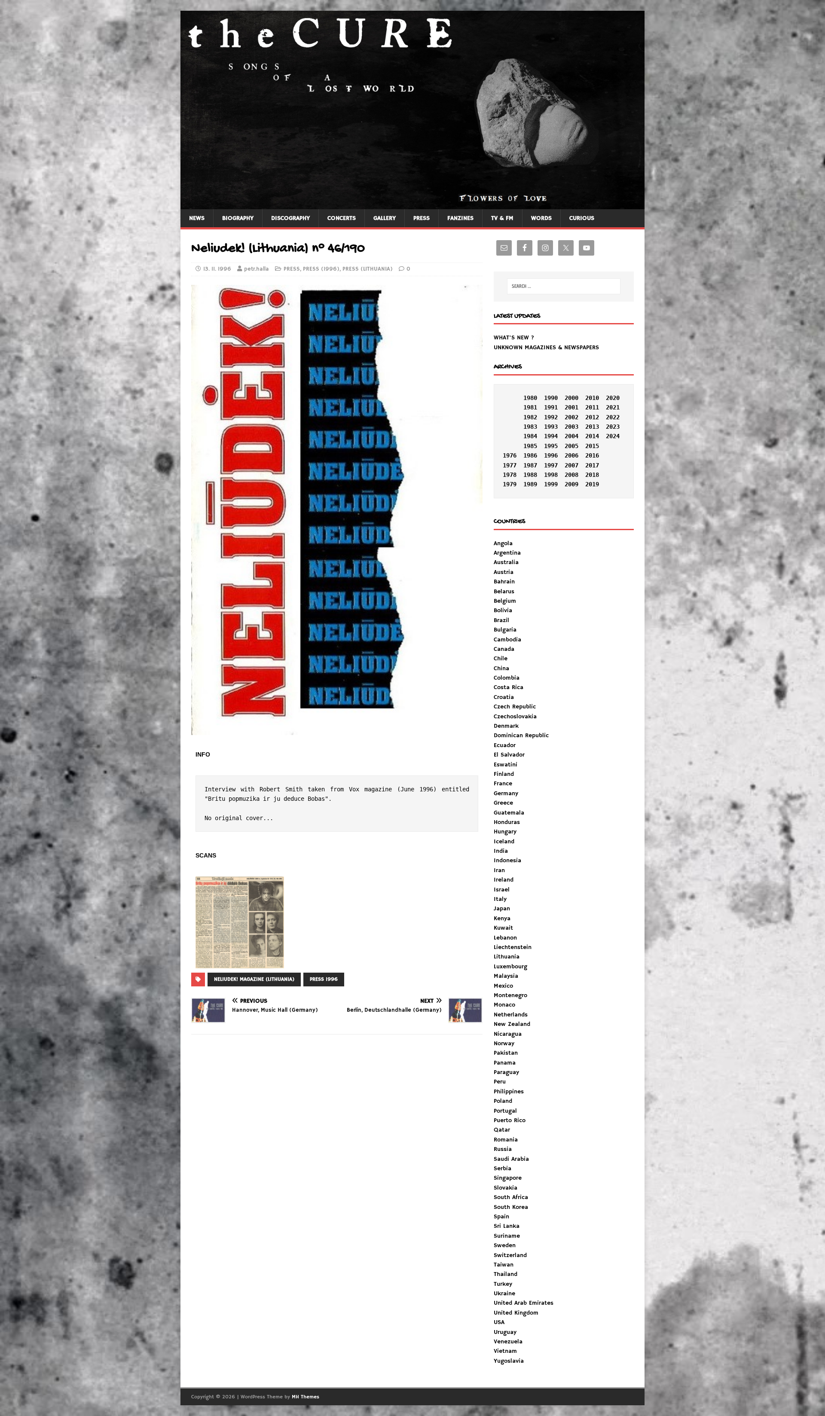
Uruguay (505, 1332)
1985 (530, 445)
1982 (530, 417)
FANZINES (460, 218)
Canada (504, 649)
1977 (509, 465)
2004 (571, 436)
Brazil (501, 620)
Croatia (504, 697)
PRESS (421, 218)
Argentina (507, 553)
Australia (506, 562)
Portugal (505, 1111)
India (501, 851)
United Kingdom (516, 1313)
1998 (551, 474)
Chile (500, 658)
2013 (592, 426)
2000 (571, 397)
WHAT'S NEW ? (514, 338)
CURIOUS (581, 218)
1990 (551, 397)
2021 (613, 407)
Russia (503, 1149)
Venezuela (508, 1342)
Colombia (506, 678)
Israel (502, 890)
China (501, 668)
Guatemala (509, 813)
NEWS (197, 218)
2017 (592, 465)
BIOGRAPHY (238, 218)
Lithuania (506, 957)
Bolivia (503, 610)
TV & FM (502, 218)
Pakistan (506, 1053)
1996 (551, 455)
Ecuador (505, 745)
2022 (613, 417)
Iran (499, 870)
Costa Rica (508, 687)
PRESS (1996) (321, 269)
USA (499, 1322)
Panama (505, 1063)
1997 (551, 465)
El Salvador (509, 755)
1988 (530, 474)
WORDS (541, 218)
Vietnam (505, 1351)
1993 (551, 426)
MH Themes (305, 1397)
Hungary (505, 832)
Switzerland (510, 1255)
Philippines (509, 1092)
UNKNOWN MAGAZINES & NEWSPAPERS (546, 347)
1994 (551, 436)
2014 (592, 436)
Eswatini (505, 765)
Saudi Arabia (511, 1159)
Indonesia (507, 860)
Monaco (504, 1005)
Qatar (502, 1130)
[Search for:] (564, 286)
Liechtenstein (513, 947)
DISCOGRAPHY (290, 218)
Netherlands (511, 1015)
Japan (502, 908)
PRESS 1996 (324, 979)
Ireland (503, 880)
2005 (571, 445)
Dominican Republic (521, 735)
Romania (506, 1140)
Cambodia (507, 640)
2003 (571, 426)
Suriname (507, 1236)
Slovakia (505, 1188)
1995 (551, 445)
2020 (613, 397)
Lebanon (505, 938)
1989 (530, 484)
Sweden (505, 1245)
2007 (571, 465)
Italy (500, 899)
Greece (503, 803)
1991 (551, 407)
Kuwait (503, 928)
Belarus (504, 591)
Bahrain (504, 582)
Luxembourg (510, 966)
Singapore (508, 1178)
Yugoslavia (509, 1361)
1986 (530, 455)
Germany (506, 793)
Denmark (506, 726)
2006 (571, 455)
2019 (592, 484)
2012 (592, 417)
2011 (592, 407)
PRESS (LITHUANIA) (367, 269)
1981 (530, 407)
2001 (571, 407)
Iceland (504, 841)
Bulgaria (505, 630)
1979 (509, 484)
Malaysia (506, 976)
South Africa (511, 1197)
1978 (509, 474)
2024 (613, 436)
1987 (530, 465)
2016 (592, 455)
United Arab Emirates (523, 1303)
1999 (551, 484)
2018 (592, 474)
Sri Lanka (506, 1226)
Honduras (507, 822)
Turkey (503, 1284)
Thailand (505, 1274)
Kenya (502, 918)
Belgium (505, 601)
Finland (504, 774)
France (503, 783)
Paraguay (506, 1072)
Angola (503, 543)
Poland (503, 1101)
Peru (500, 1082)
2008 (571, 474)
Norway (504, 1043)
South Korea (511, 1207)
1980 (530, 397)
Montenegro (510, 995)
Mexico (503, 986)
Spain (501, 1217)
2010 (592, 397)
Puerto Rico (510, 1120)
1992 (551, 417)
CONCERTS (341, 218)
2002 (571, 417)
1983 (530, 426)
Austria (503, 572)
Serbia (502, 1168)
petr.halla (256, 269)
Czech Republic (515, 707)
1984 (530, 436)
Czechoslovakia (515, 716)
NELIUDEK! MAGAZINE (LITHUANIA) (254, 979)
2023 (613, 426)
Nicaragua (508, 1034)
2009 (571, 484)
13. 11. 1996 (217, 269)
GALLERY (384, 218)
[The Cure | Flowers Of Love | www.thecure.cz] (412, 204)
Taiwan (503, 1265)
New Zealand (512, 1024)
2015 (592, 445)
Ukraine (504, 1293)
